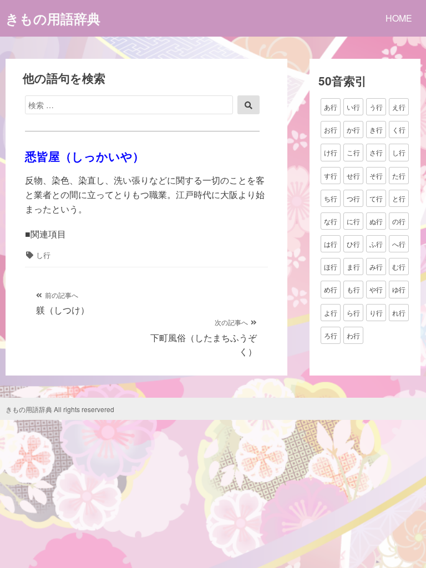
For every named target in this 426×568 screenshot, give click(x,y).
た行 (398, 175)
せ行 (353, 175)
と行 (398, 198)
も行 (353, 289)
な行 (330, 221)
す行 (330, 175)
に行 (353, 221)
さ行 (376, 152)
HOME (399, 18)
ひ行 (353, 243)
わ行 (353, 335)
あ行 (330, 106)
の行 (398, 221)
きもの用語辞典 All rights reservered (60, 409)
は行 (330, 243)
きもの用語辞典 (53, 18)
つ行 (353, 198)
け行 (330, 152)
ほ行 (330, 266)
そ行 (376, 175)
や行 (376, 289)
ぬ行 (376, 221)
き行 (376, 129)
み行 (376, 266)
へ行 (398, 243)
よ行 (330, 312)
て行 (376, 198)
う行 (376, 106)
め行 (330, 289)
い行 (353, 106)
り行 (376, 312)
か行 (353, 129)
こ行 (353, 152)
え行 (398, 106)
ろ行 (330, 335)
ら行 (353, 312)
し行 (43, 255)
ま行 (353, 266)
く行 (398, 129)
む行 (398, 266)
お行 (330, 129)
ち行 (330, 198)
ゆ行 (398, 289)
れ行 (398, 312)
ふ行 (376, 243)
